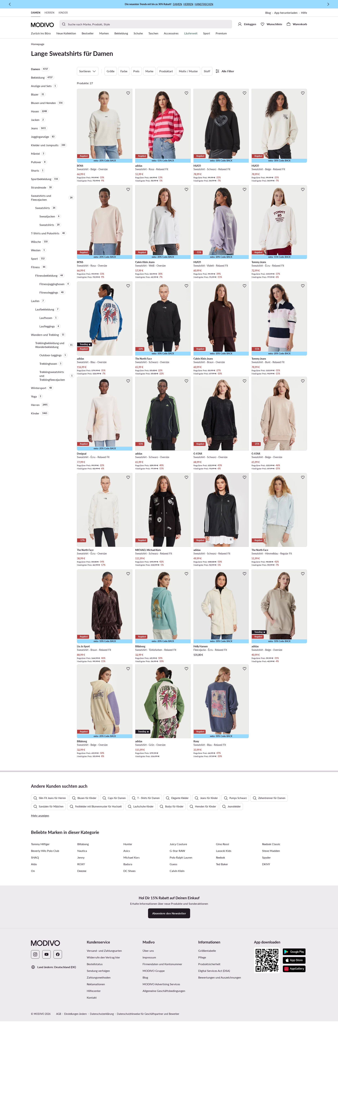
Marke (149, 71)
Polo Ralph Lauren (181, 857)
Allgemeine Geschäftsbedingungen (164, 990)
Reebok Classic (271, 844)
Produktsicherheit (209, 964)
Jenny (80, 857)
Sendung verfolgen (98, 970)
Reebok (220, 857)
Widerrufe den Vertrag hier (103, 957)
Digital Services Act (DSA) (214, 970)
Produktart (166, 71)
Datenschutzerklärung (102, 1013)
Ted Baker (222, 864)
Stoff (207, 71)
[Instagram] (35, 954)
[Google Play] (294, 951)
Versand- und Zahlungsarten (104, 950)
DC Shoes (129, 870)
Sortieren (85, 71)
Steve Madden (271, 850)
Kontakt (92, 997)
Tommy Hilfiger (40, 844)
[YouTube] (46, 954)
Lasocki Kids (223, 850)
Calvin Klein (177, 870)
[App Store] (294, 960)
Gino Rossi (222, 844)
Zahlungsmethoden (99, 977)
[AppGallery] (294, 968)
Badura (127, 864)
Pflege (202, 957)
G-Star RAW (177, 850)
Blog (268, 12)
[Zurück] (10, 4)
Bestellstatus (95, 964)
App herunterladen (286, 12)
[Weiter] (328, 4)
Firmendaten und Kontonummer (162, 964)
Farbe (123, 71)
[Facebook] (58, 954)
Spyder (266, 857)
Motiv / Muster (188, 71)
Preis (136, 71)
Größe (110, 71)
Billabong (83, 844)
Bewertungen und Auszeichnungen (219, 977)
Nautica (82, 850)
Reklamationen (96, 984)
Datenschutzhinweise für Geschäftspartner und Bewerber (148, 1013)
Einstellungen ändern (75, 1013)
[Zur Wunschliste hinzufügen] (128, 93)
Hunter (127, 844)
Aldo (34, 864)
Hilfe (304, 12)
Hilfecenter (94, 990)
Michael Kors (131, 857)
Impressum (149, 957)
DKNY (266, 864)
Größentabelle (207, 950)
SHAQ (35, 857)
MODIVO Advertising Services (161, 984)
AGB (58, 1013)
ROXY (81, 864)
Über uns (148, 950)
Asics (126, 850)
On (33, 870)
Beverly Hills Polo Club (45, 850)
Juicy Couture (178, 844)
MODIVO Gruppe (154, 970)
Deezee (81, 870)
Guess (173, 864)
